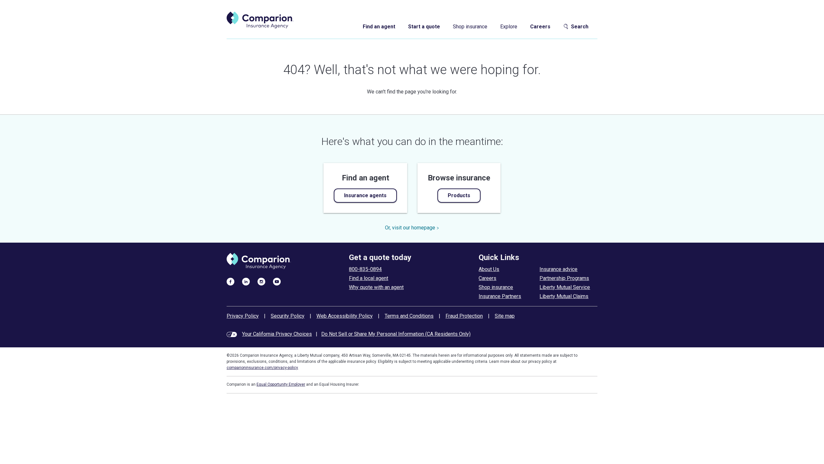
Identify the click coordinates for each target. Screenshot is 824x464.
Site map (505, 316)
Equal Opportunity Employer (281, 384)
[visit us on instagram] (261, 281)
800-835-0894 (365, 269)
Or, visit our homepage (410, 228)
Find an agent (379, 27)
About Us (489, 269)
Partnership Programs (564, 278)
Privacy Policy (243, 316)
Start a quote (424, 27)
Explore (508, 27)
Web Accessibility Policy (344, 316)
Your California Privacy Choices (277, 334)
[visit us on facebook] (230, 281)
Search (579, 27)
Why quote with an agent (376, 287)
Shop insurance (470, 27)
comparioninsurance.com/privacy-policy (262, 367)
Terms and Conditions (409, 316)
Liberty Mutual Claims (563, 296)
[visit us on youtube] (277, 281)
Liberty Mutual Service (564, 287)
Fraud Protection (464, 316)
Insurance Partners (500, 296)
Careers (540, 27)
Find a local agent (368, 278)
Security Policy (287, 316)
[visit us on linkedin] (246, 281)
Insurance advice (558, 269)
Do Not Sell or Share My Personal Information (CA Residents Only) (396, 334)
